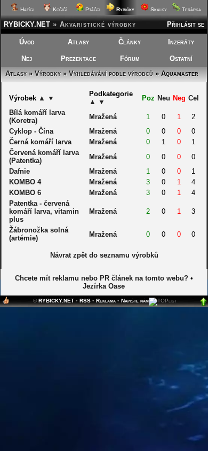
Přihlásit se (185, 24)
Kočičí (59, 9)
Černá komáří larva (40, 142)
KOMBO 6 (25, 193)
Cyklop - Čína (31, 131)
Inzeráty (181, 42)
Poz (148, 98)
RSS (85, 301)
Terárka (190, 9)
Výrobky (48, 73)
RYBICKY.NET (27, 24)
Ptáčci (92, 9)
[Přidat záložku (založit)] (6, 303)
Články (129, 42)
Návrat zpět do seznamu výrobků (104, 255)
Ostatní (181, 59)
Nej (26, 59)
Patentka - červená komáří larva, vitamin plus (44, 211)
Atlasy (78, 42)
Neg (179, 98)
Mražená (103, 117)
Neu (163, 98)
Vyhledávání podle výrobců (111, 73)
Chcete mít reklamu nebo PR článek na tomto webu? (101, 278)
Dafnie (19, 171)
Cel (193, 98)
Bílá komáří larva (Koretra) (37, 116)
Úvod (27, 42)
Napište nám (135, 301)
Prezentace (78, 59)
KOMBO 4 (25, 182)
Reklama (106, 301)
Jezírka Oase (104, 286)
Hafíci (26, 9)
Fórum (130, 59)
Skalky (158, 9)
